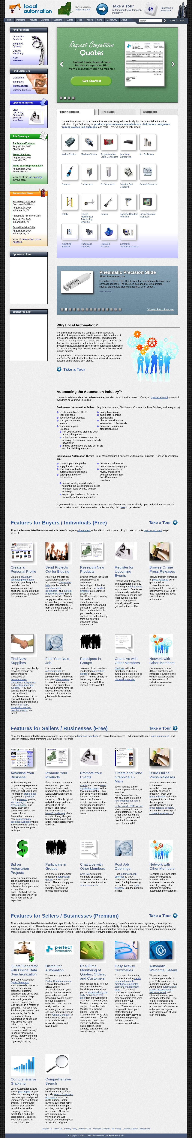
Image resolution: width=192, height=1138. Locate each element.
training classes (71, 127)
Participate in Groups (90, 661)
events (23, 799)
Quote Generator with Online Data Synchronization (24, 970)
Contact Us (47, 1129)
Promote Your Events (91, 775)
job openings (36, 177)
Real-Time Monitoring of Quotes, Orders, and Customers (93, 972)
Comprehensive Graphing (23, 1081)
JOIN (172, 20)
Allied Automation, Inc (112, 276)
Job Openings (21, 136)
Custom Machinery (18, 52)
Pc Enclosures (107, 184)
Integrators (18, 82)
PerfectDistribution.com (58, 981)
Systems (45, 20)
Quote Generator (20, 982)
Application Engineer (24, 143)
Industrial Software (66, 245)
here (123, 507)
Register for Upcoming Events (124, 571)
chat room (22, 704)
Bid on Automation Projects (20, 868)
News (99, 20)
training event (135, 586)
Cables (104, 214)
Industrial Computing (125, 155)
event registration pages (93, 787)
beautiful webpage (55, 813)
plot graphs (24, 1091)
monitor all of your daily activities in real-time (93, 995)
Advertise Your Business (22, 775)
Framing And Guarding (126, 185)
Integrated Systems (18, 45)
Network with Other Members (162, 661)
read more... (106, 291)
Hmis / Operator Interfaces (147, 215)
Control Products (148, 184)
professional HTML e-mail (128, 806)
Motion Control (69, 154)
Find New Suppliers (18, 661)
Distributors (18, 77)
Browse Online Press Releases (162, 569)
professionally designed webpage (21, 820)
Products (33, 20)
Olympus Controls (101, 1129)
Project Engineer (22, 154)
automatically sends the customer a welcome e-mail (163, 989)
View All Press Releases (160, 309)
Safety (65, 214)
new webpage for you (126, 800)
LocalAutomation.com (161, 813)
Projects (89, 20)
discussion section (21, 707)
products (99, 124)
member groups (19, 710)
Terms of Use (85, 1129)
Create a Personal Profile (23, 569)
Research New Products (92, 569)
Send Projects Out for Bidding (57, 569)
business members (87, 736)
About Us (58, 1129)
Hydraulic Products (105, 245)
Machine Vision (89, 154)
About (124, 20)
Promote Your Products (56, 775)
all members (84, 530)
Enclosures (86, 184)
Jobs (79, 20)
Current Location (83, 7)
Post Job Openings (122, 866)
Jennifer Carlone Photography (136, 1129)
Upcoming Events (23, 102)
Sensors (66, 184)
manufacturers (132, 124)
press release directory (161, 807)
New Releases (18, 59)
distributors (149, 124)
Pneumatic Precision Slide (27, 215)
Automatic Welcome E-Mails (163, 968)
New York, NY (83, 9)
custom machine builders (58, 592)
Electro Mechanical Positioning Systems (87, 218)
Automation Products (18, 38)
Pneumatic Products (86, 245)
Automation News (23, 193)
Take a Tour (123, 6)
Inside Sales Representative (28, 165)
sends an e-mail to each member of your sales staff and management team (128, 984)
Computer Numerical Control (129, 245)
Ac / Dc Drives (147, 154)
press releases (114, 124)
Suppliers (57, 20)
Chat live (119, 668)
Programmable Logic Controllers (109, 155)
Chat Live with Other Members (127, 661)
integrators (164, 124)
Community (112, 20)
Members (20, 20)
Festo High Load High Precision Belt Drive (24, 203)
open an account (159, 397)
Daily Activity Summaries (125, 968)
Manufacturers (20, 86)
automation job (53, 671)
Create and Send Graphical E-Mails (128, 777)
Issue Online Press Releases (162, 775)
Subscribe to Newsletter (167, 9)
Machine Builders (22, 90)
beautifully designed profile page (22, 578)
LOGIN (181, 20)
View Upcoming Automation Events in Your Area (18, 115)
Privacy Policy (70, 1129)
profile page (30, 793)
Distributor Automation (54, 968)
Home (10, 20)
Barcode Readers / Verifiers (129, 215)
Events (70, 20)
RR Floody (116, 1129)
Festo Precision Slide (24, 227)
